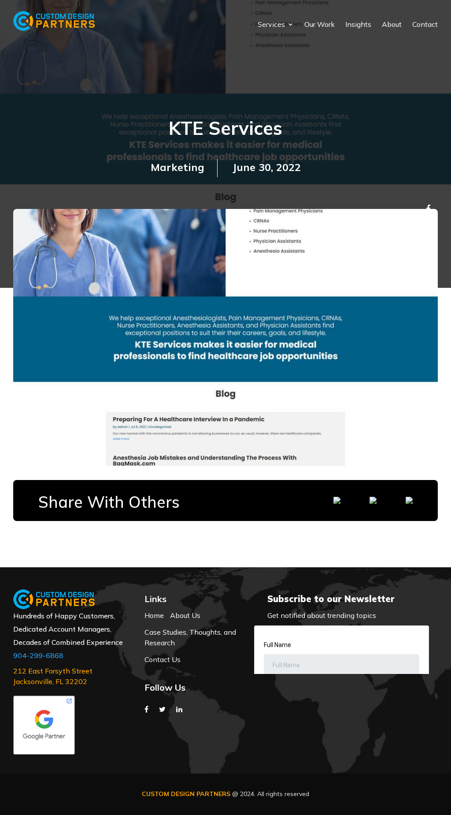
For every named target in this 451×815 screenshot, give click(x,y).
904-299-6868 (38, 655)
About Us (185, 615)
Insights (358, 25)
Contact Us (162, 659)
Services (271, 25)
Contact (425, 25)
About (392, 25)
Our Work (319, 25)
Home (154, 615)
